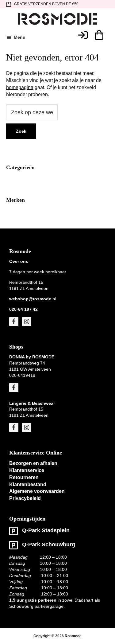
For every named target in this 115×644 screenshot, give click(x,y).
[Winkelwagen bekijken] (98, 35)
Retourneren (24, 477)
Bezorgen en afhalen (33, 463)
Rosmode (73, 636)
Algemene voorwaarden (37, 491)
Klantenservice (26, 470)
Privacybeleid (25, 498)
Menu (19, 37)
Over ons (18, 261)
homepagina (19, 87)
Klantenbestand (27, 484)
